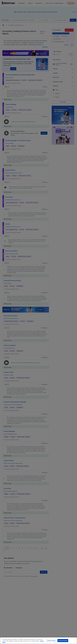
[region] (38, 640)
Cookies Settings (51, 640)
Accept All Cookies (62, 640)
